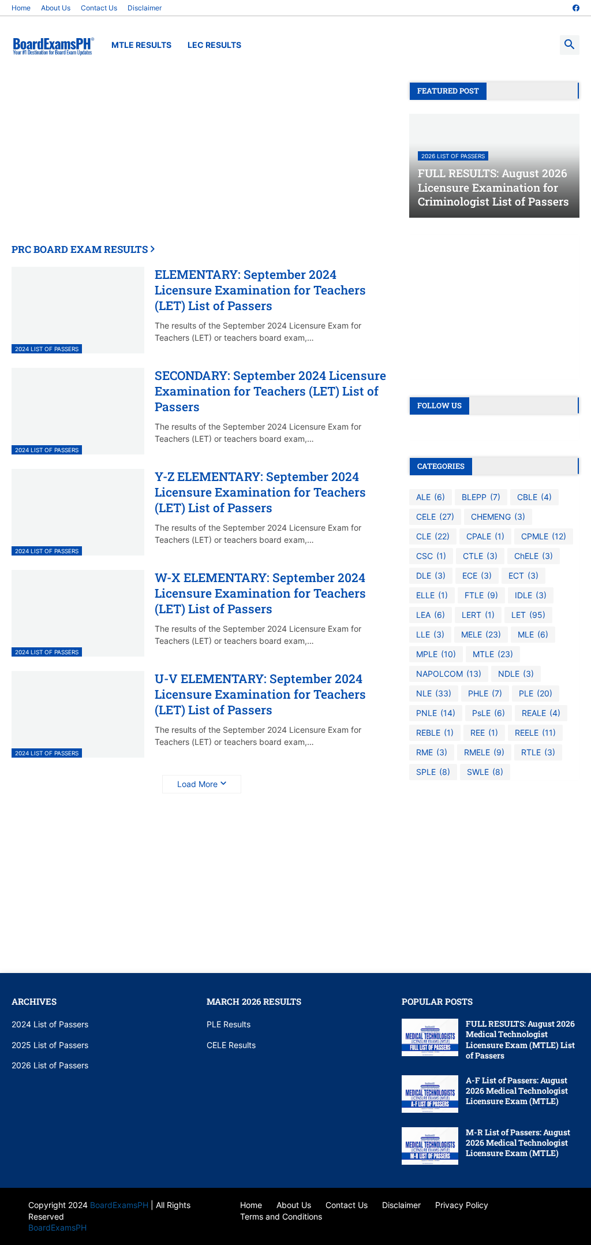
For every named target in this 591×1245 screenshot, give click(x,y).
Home (21, 7)
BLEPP (481, 497)
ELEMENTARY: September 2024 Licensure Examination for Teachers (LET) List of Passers (260, 290)
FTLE (481, 595)
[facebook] (576, 8)
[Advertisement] (202, 163)
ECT (523, 575)
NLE (433, 693)
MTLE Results (141, 45)
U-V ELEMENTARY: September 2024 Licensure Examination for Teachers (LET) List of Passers (260, 694)
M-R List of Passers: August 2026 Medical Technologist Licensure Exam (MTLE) (518, 1142)
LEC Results (214, 45)
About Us (55, 7)
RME (431, 752)
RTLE (538, 752)
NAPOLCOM (448, 674)
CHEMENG (498, 516)
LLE (430, 634)
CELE (435, 516)
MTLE (493, 654)
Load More (197, 784)
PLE (535, 693)
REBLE (435, 732)
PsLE (488, 713)
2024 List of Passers (50, 1024)
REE (484, 732)
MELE (481, 634)
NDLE (516, 674)
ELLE (432, 595)
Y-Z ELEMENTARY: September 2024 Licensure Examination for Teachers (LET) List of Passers (260, 492)
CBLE (534, 497)
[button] (569, 45)
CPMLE (543, 536)
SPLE (433, 772)
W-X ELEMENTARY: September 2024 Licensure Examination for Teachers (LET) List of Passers (260, 593)
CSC (431, 556)
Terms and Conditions (281, 1216)
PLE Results (228, 1024)
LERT (478, 615)
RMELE (484, 752)
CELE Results (231, 1045)
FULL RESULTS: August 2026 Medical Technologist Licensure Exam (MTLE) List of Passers (520, 1040)
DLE (431, 575)
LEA (430, 615)
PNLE (435, 713)
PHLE (485, 693)
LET (528, 615)
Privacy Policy (461, 1205)
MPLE (436, 654)
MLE (533, 634)
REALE (541, 713)
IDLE (531, 595)
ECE (477, 575)
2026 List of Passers (50, 1065)
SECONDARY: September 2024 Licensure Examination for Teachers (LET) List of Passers (270, 391)
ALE (430, 497)
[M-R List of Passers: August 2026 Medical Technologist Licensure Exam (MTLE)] (430, 1146)
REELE (535, 732)
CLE (433, 536)
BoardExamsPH (120, 1205)
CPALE (485, 536)
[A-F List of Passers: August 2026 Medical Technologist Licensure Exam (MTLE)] (430, 1094)
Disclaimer (145, 7)
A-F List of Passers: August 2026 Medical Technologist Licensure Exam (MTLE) (517, 1090)
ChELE (533, 556)
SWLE (485, 772)
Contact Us (99, 7)
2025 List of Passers (50, 1045)
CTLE (480, 556)
